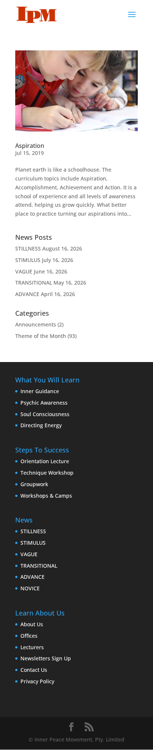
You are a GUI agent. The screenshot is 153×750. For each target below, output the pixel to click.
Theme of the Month (40, 335)
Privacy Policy (37, 681)
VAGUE (23, 271)
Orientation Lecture (44, 461)
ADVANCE (27, 294)
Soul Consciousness (44, 414)
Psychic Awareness (44, 402)
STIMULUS (27, 259)
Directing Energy (41, 425)
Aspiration (29, 146)
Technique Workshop (47, 472)
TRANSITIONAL (33, 282)
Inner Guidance (39, 391)
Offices (29, 635)
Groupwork (34, 484)
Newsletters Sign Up (45, 658)
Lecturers (32, 647)
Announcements (35, 324)
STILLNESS (28, 248)
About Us (31, 624)
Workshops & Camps (46, 495)
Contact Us (33, 669)
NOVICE (30, 588)
